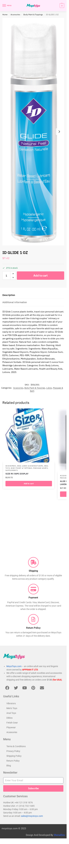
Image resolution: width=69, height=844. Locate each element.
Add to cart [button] (29, 483)
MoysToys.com (14, 666)
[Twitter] (16, 688)
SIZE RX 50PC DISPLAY (16, 473)
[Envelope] (42, 688)
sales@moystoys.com (32, 816)
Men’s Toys (11, 708)
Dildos (9, 718)
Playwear (11, 727)
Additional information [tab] (14, 302)
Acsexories (15, 14)
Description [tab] (8, 295)
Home (5, 14)
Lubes (49, 388)
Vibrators (11, 703)
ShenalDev (59, 835)
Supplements (11, 470)
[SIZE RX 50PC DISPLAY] (28, 435)
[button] (61, 5)
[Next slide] (59, 131)
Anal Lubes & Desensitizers (30, 466)
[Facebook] (7, 688)
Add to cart (40, 275)
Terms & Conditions (16, 746)
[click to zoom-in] (33, 131)
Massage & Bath (40, 468)
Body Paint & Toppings (33, 14)
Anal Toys (11, 713)
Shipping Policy (14, 756)
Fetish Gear (12, 722)
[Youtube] (25, 688)
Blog (8, 765)
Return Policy (13, 760)
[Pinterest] (33, 688)
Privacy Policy (13, 751)
